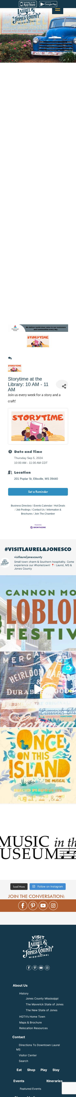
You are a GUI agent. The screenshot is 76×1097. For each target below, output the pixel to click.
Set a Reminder (38, 492)
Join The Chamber (44, 513)
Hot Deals (59, 505)
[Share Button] (62, 384)
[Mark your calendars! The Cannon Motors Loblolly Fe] (38, 613)
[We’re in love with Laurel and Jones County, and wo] (38, 689)
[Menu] (57, 8)
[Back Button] (10, 358)
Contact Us (38, 509)
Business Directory (21, 505)
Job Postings (23, 509)
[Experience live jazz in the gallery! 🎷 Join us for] (38, 842)
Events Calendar (43, 505)
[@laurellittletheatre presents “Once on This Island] (38, 765)
